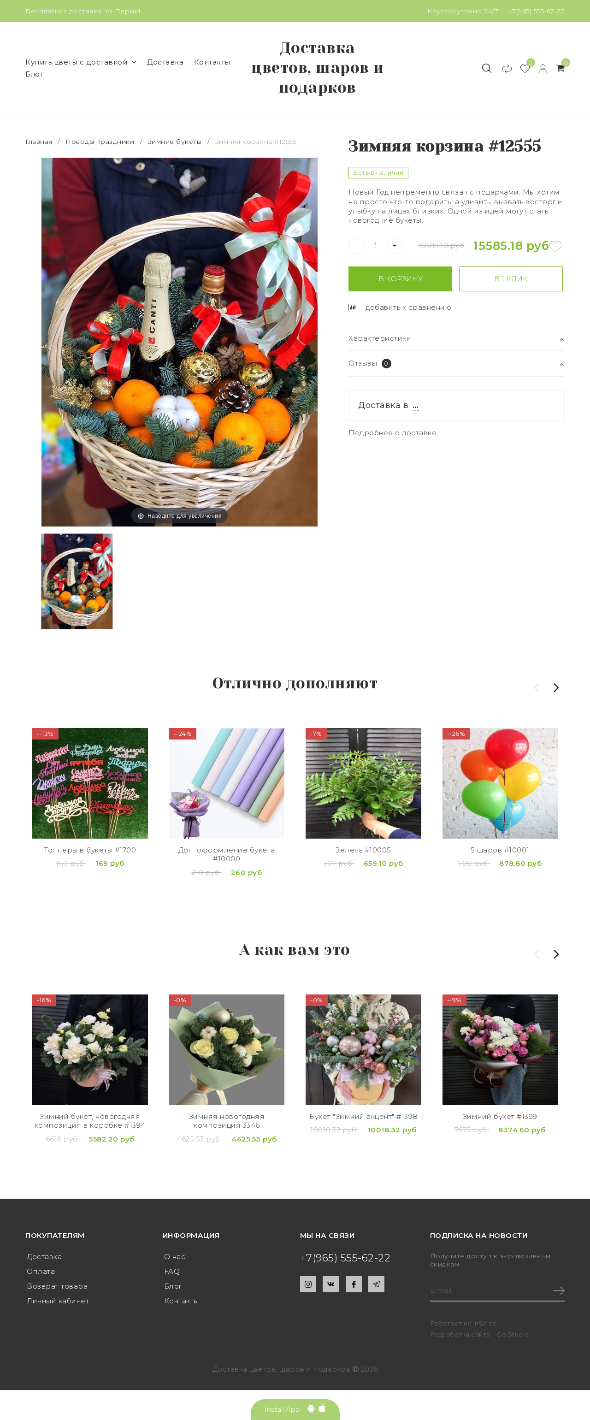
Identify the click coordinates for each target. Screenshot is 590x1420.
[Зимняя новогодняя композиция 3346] (227, 1049)
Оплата (41, 1271)
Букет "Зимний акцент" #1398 (363, 1116)
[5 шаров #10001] (500, 783)
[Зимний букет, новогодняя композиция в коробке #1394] (90, 1049)
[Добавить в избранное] (555, 246)
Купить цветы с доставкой (76, 62)
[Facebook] (354, 1284)
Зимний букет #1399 (500, 1116)
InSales (484, 1323)
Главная (39, 141)
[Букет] (363, 1049)
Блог (34, 74)
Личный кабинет (58, 1300)
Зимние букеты (175, 141)
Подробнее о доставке (392, 432)
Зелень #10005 (363, 850)
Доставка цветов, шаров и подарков (317, 67)
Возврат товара (57, 1286)
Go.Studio (513, 1334)
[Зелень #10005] (363, 783)
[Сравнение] (503, 68)
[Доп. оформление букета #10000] (227, 783)
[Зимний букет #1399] (500, 1049)
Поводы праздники (99, 141)
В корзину (400, 278)
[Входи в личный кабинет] (539, 68)
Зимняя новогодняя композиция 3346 (227, 1121)
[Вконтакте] (331, 1284)
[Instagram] (308, 1284)
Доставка (165, 62)
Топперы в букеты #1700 (90, 850)
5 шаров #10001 (500, 850)
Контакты (212, 62)
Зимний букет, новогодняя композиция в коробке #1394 (90, 1121)
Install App (286, 1409)
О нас (175, 1256)
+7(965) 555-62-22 (536, 11)
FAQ (172, 1271)
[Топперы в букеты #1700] (90, 783)
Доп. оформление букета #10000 (226, 855)
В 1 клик (511, 278)
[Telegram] (376, 1284)
